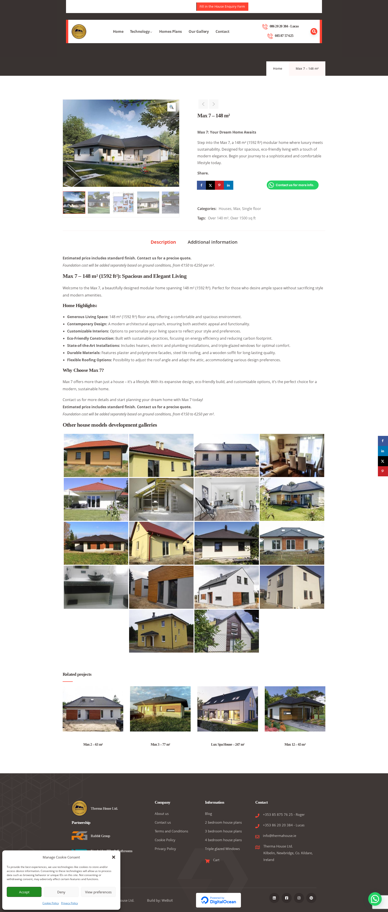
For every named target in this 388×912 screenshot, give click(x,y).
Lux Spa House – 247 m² (227, 744)
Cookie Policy (50, 903)
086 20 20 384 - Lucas (284, 26)
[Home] (79, 31)
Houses (225, 208)
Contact (222, 31)
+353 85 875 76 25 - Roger (284, 814)
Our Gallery (199, 31)
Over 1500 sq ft (243, 218)
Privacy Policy (69, 903)
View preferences (98, 892)
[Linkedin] (274, 898)
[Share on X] (210, 185)
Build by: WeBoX (160, 900)
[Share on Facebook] (201, 185)
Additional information (213, 242)
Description (163, 242)
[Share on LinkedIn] (228, 185)
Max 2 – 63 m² (93, 744)
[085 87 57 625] (270, 36)
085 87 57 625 (284, 36)
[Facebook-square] (287, 898)
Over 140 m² (218, 218)
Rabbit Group (100, 836)
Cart (216, 860)
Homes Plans (170, 31)
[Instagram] (299, 898)
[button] (113, 857)
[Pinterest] (311, 898)
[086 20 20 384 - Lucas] (265, 26)
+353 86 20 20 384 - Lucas (283, 825)
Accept (24, 892)
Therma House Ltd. (104, 808)
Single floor (251, 208)
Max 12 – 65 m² (295, 744)
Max (236, 208)
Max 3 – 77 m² (160, 744)
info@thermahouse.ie (279, 835)
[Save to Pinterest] (219, 185)
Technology (140, 31)
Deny (61, 892)
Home (118, 31)
